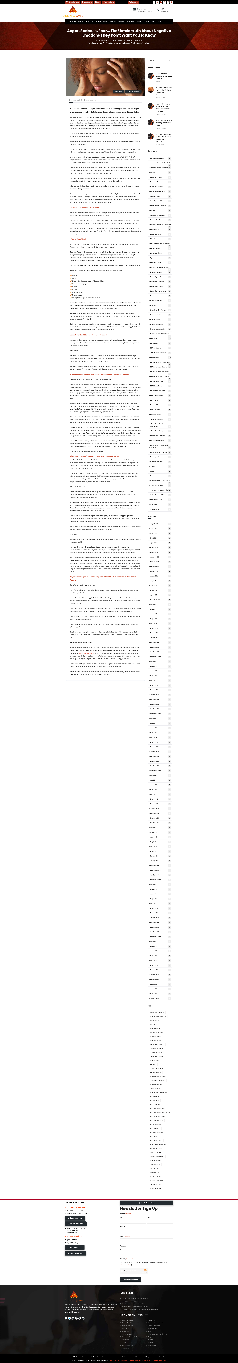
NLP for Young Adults (160, 381)
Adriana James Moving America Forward (135, 1307)
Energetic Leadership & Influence (160, 225)
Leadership (125, 1348)
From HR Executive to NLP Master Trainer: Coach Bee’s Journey (164, 91)
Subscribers (138, 40)
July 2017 (160, 723)
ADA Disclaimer (123, 1360)
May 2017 (160, 732)
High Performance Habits (160, 239)
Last (148, 1217)
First (121, 1217)
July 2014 (160, 889)
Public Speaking (160, 457)
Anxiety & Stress (127, 1334)
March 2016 (160, 799)
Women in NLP (160, 509)
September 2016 (160, 770)
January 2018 (160, 695)
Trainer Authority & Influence (160, 495)
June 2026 (160, 533)
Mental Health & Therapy (160, 310)
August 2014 (160, 884)
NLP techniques (155, 1128)
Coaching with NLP (160, 201)
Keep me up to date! (130, 1279)
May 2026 (160, 538)
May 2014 (160, 899)
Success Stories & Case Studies (160, 481)
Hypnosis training (155, 1072)
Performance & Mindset (160, 436)
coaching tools (154, 1024)
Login (98, 2)
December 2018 (160, 642)
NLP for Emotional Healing (160, 367)
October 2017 (160, 709)
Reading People (154, 1168)
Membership (87, 2)
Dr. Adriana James (155, 1036)
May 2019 (160, 619)
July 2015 (160, 832)
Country (123, 1250)
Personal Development (160, 440)
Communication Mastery (160, 205)
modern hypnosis (155, 1088)
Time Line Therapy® (133, 91)
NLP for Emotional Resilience (160, 372)
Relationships (152, 1345)
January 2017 (160, 751)
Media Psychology (160, 300)
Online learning (160, 410)
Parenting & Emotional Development (160, 425)
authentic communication (158, 1016)
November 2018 (160, 647)
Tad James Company (156, 1180)
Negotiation (125, 1331)
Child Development (160, 419)
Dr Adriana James (155, 1040)
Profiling (124, 1342)
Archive (160, 172)
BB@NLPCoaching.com (74, 1243)
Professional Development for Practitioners (159, 446)
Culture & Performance (160, 215)
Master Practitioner (160, 296)
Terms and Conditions (136, 1360)
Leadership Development (160, 291)
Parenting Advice (160, 414)
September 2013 (160, 937)
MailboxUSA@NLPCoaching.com (77, 1213)
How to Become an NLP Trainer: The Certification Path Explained (163, 107)
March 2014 (160, 908)
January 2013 (160, 975)
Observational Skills (156, 1148)
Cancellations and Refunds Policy (155, 1360)
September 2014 (160, 880)
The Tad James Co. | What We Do (133, 1304)
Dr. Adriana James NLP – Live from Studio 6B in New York (140, 1309)
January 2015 (160, 861)
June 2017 (160, 728)
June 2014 (160, 894)
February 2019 (160, 633)
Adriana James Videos (160, 158)
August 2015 (160, 827)
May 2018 (160, 676)
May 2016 (160, 789)
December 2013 (160, 922)
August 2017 (160, 718)
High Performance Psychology (160, 244)
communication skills (156, 1032)
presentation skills (155, 1160)
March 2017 (160, 742)
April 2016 (160, 794)
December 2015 (160, 813)
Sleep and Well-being (160, 461)
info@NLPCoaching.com (145, 11)
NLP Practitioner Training (157, 1116)
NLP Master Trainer (160, 386)
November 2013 (160, 927)
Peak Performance (155, 1152)
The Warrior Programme (86, 653)
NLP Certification (160, 348)
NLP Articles (160, 343)
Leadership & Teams (160, 286)
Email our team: (142, 9)
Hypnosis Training (160, 272)
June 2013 (160, 951)
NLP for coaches (155, 1104)
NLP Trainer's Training (160, 395)
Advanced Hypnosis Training (160, 168)
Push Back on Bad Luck (129, 1301)
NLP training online (155, 1140)
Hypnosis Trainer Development (160, 268)
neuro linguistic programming (159, 1092)
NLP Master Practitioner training (160, 1112)
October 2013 (160, 932)
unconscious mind (155, 1188)
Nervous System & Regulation (160, 334)
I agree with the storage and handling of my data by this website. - (145, 1263)
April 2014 (160, 903)
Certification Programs (160, 191)
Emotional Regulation (156, 1048)
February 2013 (160, 970)
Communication (155, 1028)
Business (150, 1340)
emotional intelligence (157, 1044)
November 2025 (160, 566)
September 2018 (160, 657)
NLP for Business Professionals (160, 363)
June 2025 (160, 585)
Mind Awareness (160, 315)
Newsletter (160, 338)
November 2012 (160, 979)
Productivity (152, 1320)
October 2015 (160, 823)
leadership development (157, 1080)
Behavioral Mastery (160, 182)
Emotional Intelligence (160, 220)
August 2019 (160, 604)
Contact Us (134, 2)
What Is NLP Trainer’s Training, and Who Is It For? (164, 122)
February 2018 (160, 690)
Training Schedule (73, 2)
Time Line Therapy (155, 1184)
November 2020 (160, 600)
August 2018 (160, 661)
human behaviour (155, 1060)
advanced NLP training (157, 1012)
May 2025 (160, 590)
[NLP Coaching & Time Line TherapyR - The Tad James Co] (73, 11)
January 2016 (160, 808)
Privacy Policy (126, 1265)
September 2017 (160, 713)
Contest (160, 210)
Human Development (160, 253)
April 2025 (160, 595)
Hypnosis (160, 258)
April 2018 (160, 680)
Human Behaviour (160, 248)
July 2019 (160, 609)
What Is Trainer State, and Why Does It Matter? (164, 76)
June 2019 (160, 614)
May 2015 (160, 842)
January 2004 (160, 998)
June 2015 (160, 837)
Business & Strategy (160, 187)
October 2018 (160, 652)
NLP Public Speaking (156, 1120)
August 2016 (160, 775)
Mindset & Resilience (160, 324)
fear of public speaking (157, 1056)
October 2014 (160, 875)
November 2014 (160, 870)
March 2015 (160, 851)
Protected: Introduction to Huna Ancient (135, 1298)
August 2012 (160, 984)
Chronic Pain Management (130, 1323)
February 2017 (160, 747)
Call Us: (162, 9)
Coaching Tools (160, 196)
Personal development (157, 1156)
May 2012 (160, 993)
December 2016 (160, 756)
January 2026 (160, 557)
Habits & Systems (160, 234)
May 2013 (160, 956)
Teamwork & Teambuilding (130, 1337)
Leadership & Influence (160, 277)
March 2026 (160, 547)
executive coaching (156, 1052)
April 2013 (160, 960)
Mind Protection (160, 319)
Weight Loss (152, 1337)
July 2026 (160, 528)
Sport (160, 471)
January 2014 (160, 918)
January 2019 (160, 638)
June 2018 (160, 671)
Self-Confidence (127, 1345)
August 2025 (160, 576)
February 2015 (160, 856)
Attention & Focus (160, 177)
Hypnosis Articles (160, 262)
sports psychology (155, 1176)
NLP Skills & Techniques (160, 391)
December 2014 (160, 865)
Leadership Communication (158, 1076)
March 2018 (160, 685)
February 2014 (160, 913)
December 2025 (160, 562)
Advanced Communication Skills (160, 163)
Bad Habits (125, 1328)
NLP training (153, 1136)
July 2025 (160, 581)
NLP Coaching (160, 357)
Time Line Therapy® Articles (160, 490)
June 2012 (160, 989)
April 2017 (160, 737)
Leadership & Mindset (160, 281)
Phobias (150, 1342)
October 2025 (160, 571)
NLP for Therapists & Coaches (160, 377)
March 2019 (160, 628)
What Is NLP (160, 504)
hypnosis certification (156, 1068)
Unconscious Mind (160, 499)
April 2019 (160, 623)
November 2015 (160, 818)
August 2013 (160, 941)
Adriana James (91, 100)
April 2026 (160, 543)
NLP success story (155, 1124)
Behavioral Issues (127, 1326)
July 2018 (160, 666)
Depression (125, 1340)
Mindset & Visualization (160, 329)
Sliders (160, 466)
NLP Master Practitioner (160, 353)
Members (160, 305)
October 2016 (160, 766)
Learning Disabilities (154, 1326)
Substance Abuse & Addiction (157, 1334)
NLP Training (160, 400)
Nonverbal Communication (160, 405)
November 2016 (160, 761)
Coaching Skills (154, 1020)
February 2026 (160, 552)
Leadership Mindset (156, 1084)
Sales (149, 1331)
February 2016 (160, 804)
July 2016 (160, 780)
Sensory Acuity (154, 1172)
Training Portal (109, 2)
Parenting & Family (160, 431)
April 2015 (160, 846)
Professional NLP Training (160, 452)
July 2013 (160, 946)
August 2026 (160, 524)
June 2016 (160, 785)
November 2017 (160, 704)
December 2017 (160, 699)
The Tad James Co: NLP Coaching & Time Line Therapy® (113, 40)
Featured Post (160, 229)
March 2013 (160, 965)
